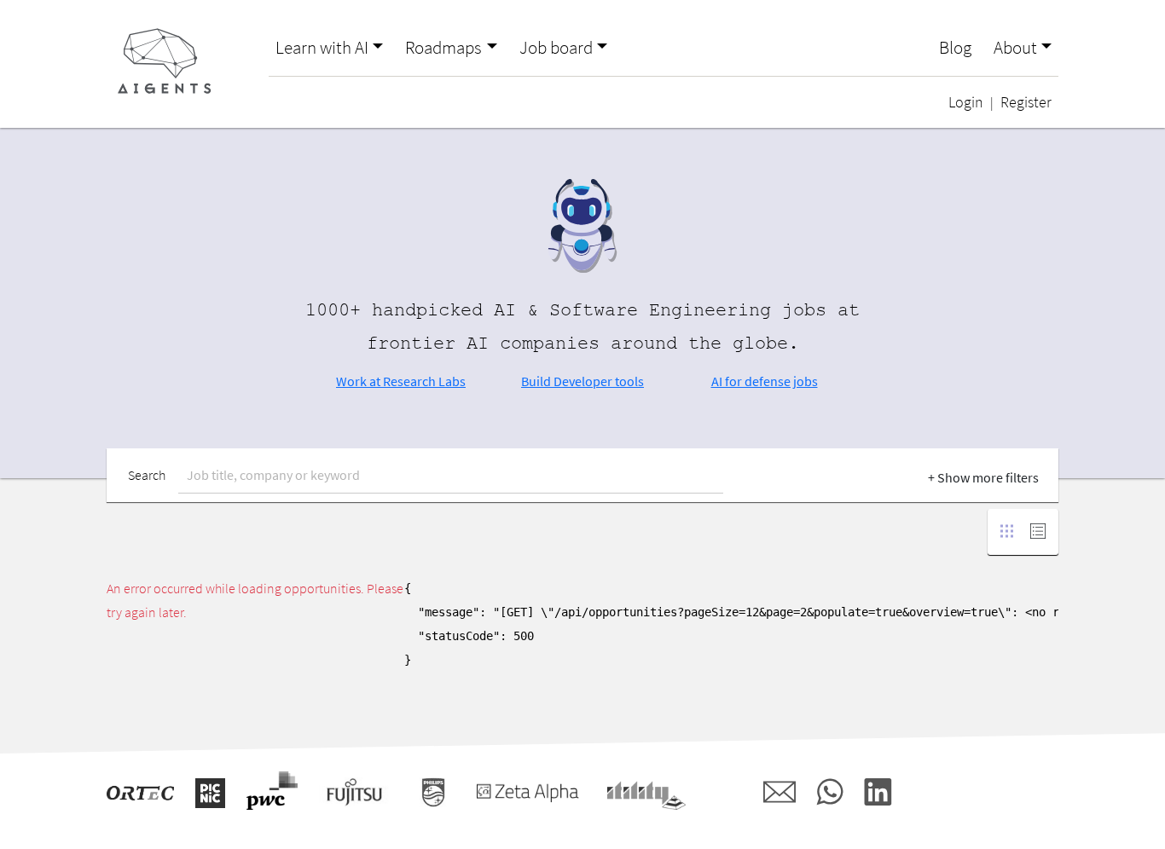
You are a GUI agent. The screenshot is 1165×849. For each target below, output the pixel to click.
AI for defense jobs (764, 381)
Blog (955, 48)
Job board (556, 48)
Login (965, 102)
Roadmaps (443, 48)
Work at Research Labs (401, 381)
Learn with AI (321, 48)
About (1015, 48)
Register (1026, 102)
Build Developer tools (582, 381)
